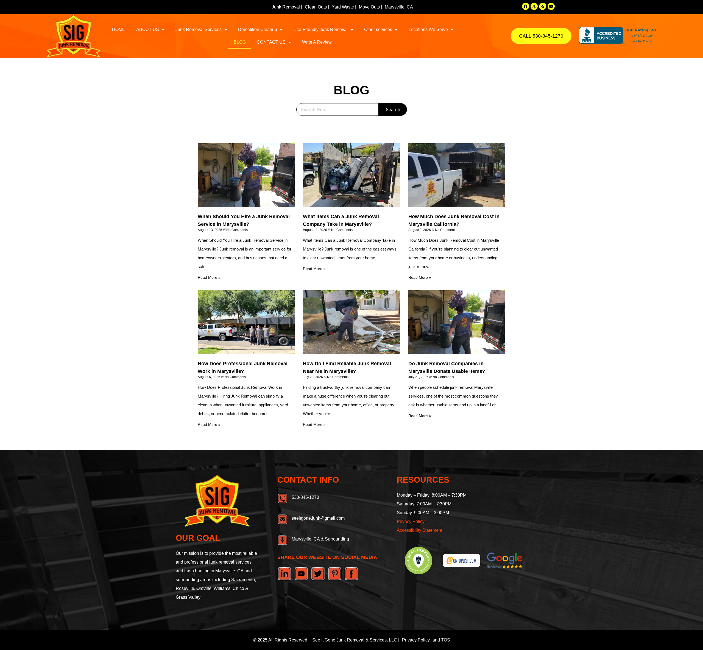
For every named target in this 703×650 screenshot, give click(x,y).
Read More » (209, 277)
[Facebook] (525, 6)
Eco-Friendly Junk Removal (321, 29)
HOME (118, 29)
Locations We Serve (428, 29)
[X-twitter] (534, 6)
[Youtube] (551, 6)
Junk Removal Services (198, 29)
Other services (378, 29)
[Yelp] (542, 6)
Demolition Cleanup (257, 29)
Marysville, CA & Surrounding (320, 539)
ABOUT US (147, 29)
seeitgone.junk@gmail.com (318, 518)
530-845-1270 (305, 497)
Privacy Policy (411, 521)
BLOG (240, 42)
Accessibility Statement (419, 530)
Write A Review (317, 42)
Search (393, 109)
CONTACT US (271, 42)
